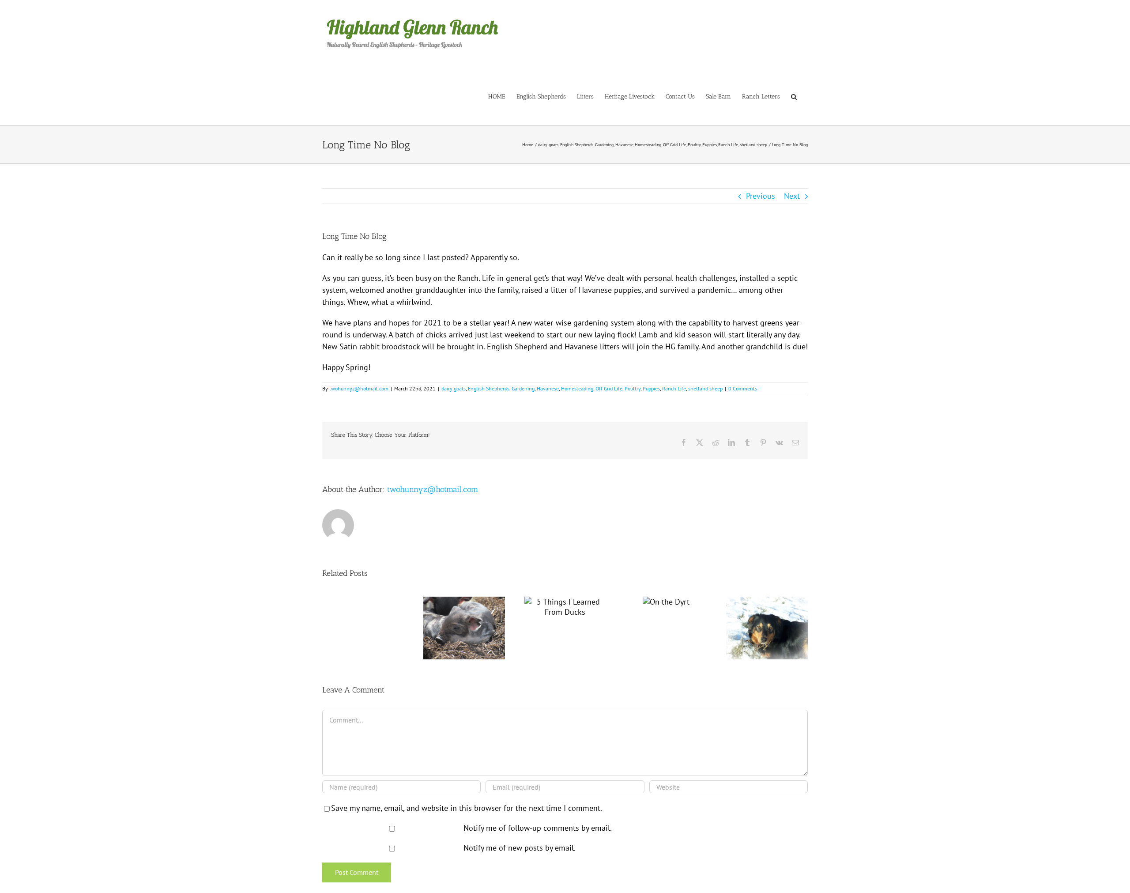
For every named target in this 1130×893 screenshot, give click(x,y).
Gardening (523, 388)
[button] (794, 96)
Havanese (548, 388)
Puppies (651, 388)
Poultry (632, 388)
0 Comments (742, 388)
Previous (760, 196)
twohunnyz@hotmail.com (358, 388)
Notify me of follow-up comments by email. (537, 828)
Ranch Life (674, 388)
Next (792, 196)
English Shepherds (488, 388)
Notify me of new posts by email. (519, 848)
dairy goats (453, 388)
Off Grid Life (608, 388)
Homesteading (577, 388)
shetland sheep (705, 388)
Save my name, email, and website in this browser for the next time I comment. (466, 808)
